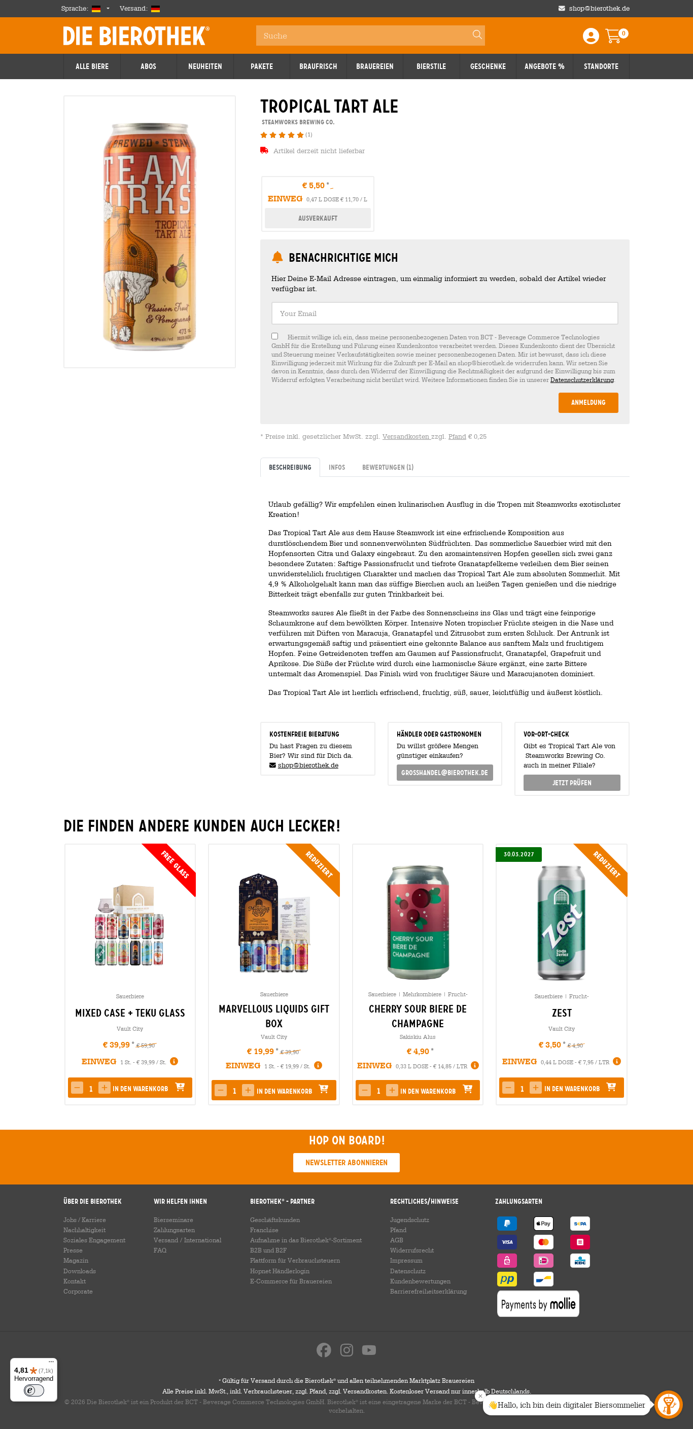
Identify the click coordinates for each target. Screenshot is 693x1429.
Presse (73, 1249)
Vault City (130, 1028)
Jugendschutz (409, 1219)
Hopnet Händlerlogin (279, 1270)
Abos (148, 66)
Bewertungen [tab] (387, 467)
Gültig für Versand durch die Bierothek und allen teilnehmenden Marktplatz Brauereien (346, 1380)
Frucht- (458, 994)
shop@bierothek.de (599, 8)
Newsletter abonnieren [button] (346, 1162)
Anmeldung (588, 402)
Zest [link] (562, 1013)
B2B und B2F (268, 1249)
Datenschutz (408, 1270)
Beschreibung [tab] (290, 467)
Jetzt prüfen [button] (572, 783)
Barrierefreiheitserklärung (428, 1291)
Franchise (264, 1229)
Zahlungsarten (174, 1229)
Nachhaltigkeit (84, 1229)
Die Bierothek (136, 35)
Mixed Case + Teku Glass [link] (130, 1013)
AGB (396, 1239)
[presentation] (75, 974)
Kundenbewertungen (420, 1280)
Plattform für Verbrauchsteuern (295, 1260)
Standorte (601, 66)
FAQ (160, 1249)
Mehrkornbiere (422, 994)
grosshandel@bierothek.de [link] (444, 773)
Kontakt (74, 1280)
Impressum (406, 1260)
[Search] (473, 35)
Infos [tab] (337, 467)
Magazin (75, 1260)
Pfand (457, 436)
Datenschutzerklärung (582, 379)
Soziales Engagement (94, 1239)
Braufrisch (318, 66)
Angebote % (545, 66)
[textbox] (444, 313)
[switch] (34, 1390)
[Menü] (51, 1364)
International (202, 1239)
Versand (166, 1239)
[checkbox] (444, 358)
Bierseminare (173, 1219)
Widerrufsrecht (412, 1249)
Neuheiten (205, 66)
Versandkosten (407, 436)
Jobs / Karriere (84, 1219)
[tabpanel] (445, 595)
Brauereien (375, 66)
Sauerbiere (130, 996)
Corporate (78, 1291)
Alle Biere (92, 66)
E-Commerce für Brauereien (291, 1280)
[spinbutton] (90, 1089)
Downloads (79, 1270)
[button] (104, 1088)
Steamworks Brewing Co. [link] (297, 122)
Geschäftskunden (275, 1219)
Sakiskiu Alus (418, 1036)
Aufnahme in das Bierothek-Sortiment (306, 1239)
